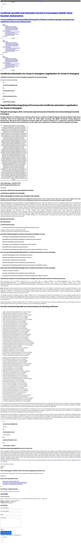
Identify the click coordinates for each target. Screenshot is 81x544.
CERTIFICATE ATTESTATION (11, 27)
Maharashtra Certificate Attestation (8, 80)
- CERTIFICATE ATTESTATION (11, 43)
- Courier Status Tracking (10, 51)
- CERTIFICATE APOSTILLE (11, 42)
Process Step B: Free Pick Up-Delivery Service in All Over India (15, 482)
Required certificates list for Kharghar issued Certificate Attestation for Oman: (21, 227)
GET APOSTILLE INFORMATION (12, 31)
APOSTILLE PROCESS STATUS (12, 34)
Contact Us (3, 476)
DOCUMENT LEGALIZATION (11, 28)
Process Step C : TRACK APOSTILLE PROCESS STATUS (14, 483)
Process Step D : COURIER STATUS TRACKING (13, 484)
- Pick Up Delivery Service (10, 49)
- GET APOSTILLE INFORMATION (12, 48)
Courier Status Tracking (9, 35)
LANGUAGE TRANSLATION (11, 29)
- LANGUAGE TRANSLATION (11, 45)
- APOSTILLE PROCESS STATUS (12, 50)
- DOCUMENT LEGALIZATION (12, 44)
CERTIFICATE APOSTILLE (11, 26)
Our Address (3, 187)
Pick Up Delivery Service (10, 33)
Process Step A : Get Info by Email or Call (11, 481)
